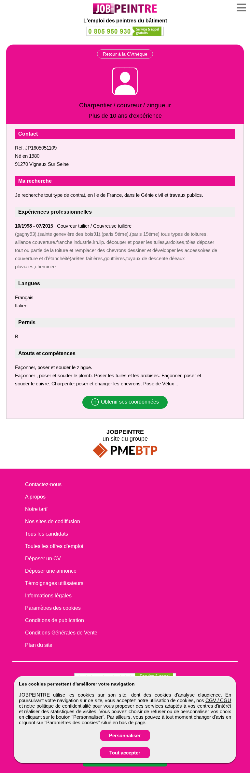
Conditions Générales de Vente (61, 632)
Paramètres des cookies (53, 608)
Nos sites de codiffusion (52, 521)
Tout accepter (124, 752)
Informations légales (48, 595)
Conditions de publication (54, 620)
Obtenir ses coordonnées (129, 402)
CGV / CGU (218, 700)
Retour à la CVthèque (125, 54)
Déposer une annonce (50, 571)
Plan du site (38, 645)
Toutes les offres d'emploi (54, 546)
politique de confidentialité (63, 706)
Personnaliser (125, 735)
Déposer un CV (43, 558)
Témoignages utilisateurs (54, 583)
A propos (35, 497)
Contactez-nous (43, 484)
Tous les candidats (46, 534)
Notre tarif (36, 509)
